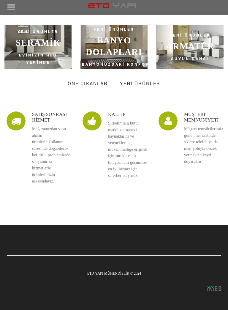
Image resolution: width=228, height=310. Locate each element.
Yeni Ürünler (140, 83)
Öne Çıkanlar (88, 83)
